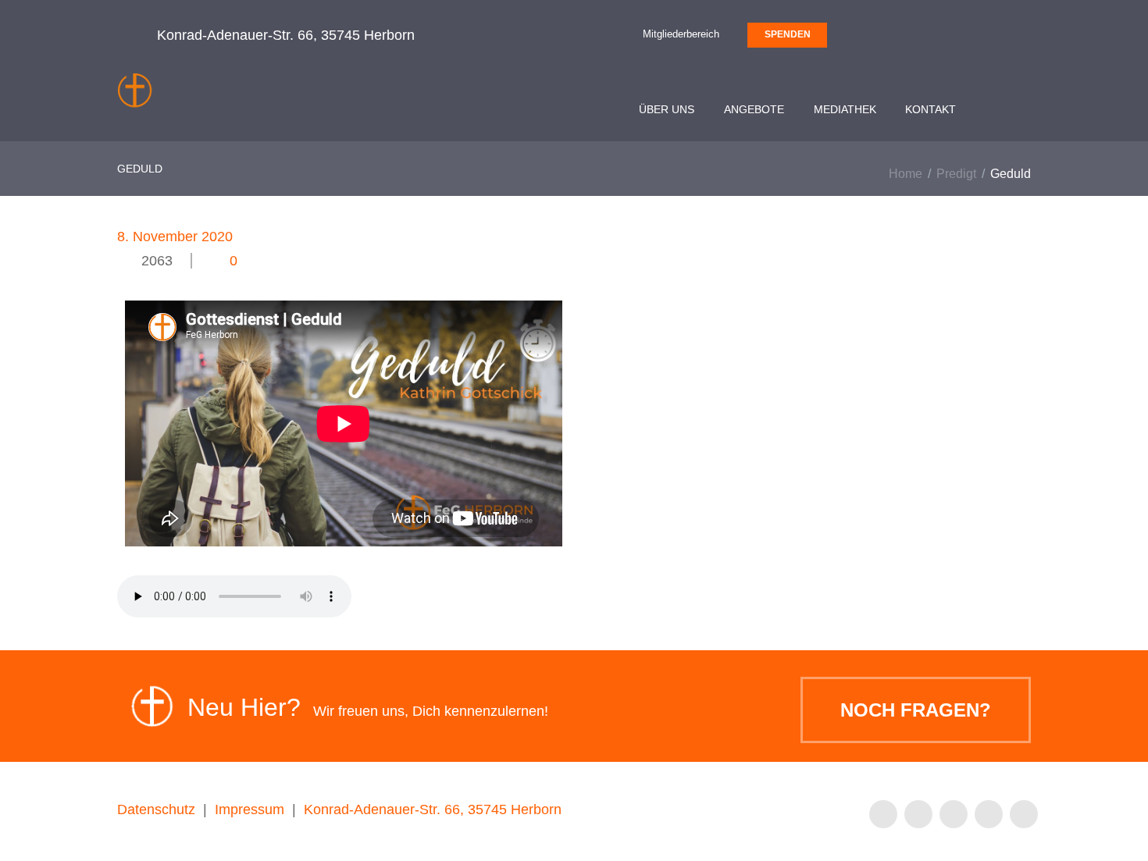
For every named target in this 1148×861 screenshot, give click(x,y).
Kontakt (930, 109)
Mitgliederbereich (681, 34)
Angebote (754, 109)
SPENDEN (788, 34)
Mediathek (845, 109)
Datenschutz (156, 809)
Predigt (956, 173)
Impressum (249, 809)
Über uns (666, 109)
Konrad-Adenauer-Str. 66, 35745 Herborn (433, 809)
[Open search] (1013, 112)
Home (905, 173)
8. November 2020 (175, 236)
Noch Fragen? (915, 709)
